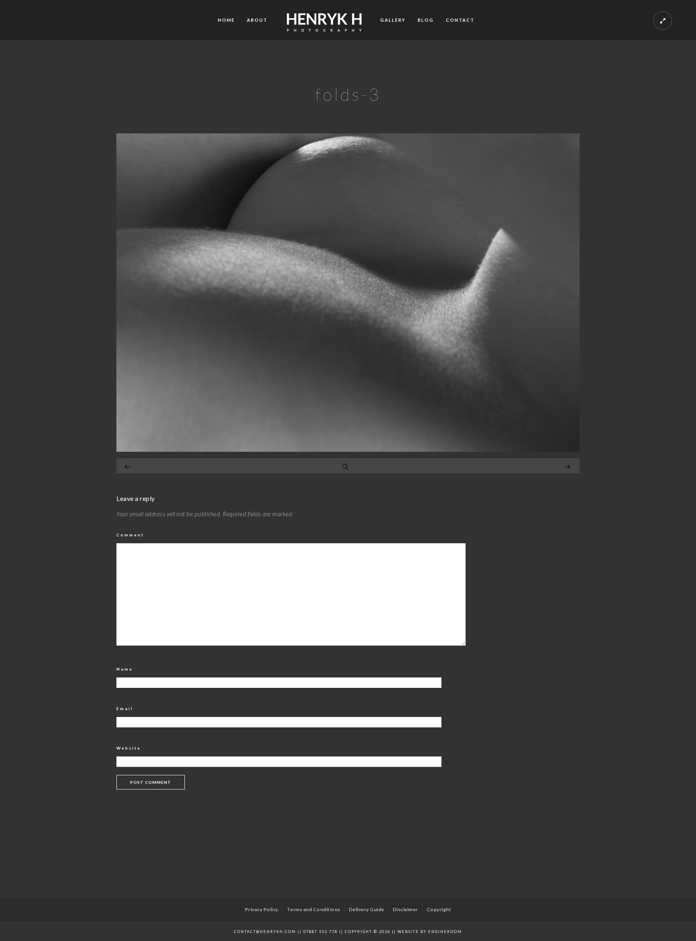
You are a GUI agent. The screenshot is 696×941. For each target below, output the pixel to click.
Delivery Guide (366, 909)
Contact (460, 20)
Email (127, 708)
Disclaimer (405, 909)
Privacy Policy (261, 909)
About (257, 20)
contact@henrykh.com (265, 931)
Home (226, 20)
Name (127, 669)
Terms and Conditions (313, 909)
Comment (130, 534)
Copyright (439, 909)
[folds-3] (348, 449)
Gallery (393, 20)
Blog (426, 20)
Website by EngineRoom (430, 931)
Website (128, 748)
